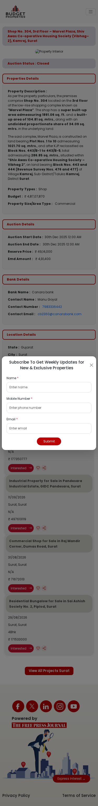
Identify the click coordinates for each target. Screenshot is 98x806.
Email (12, 419)
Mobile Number (19, 398)
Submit (49, 441)
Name (13, 378)
